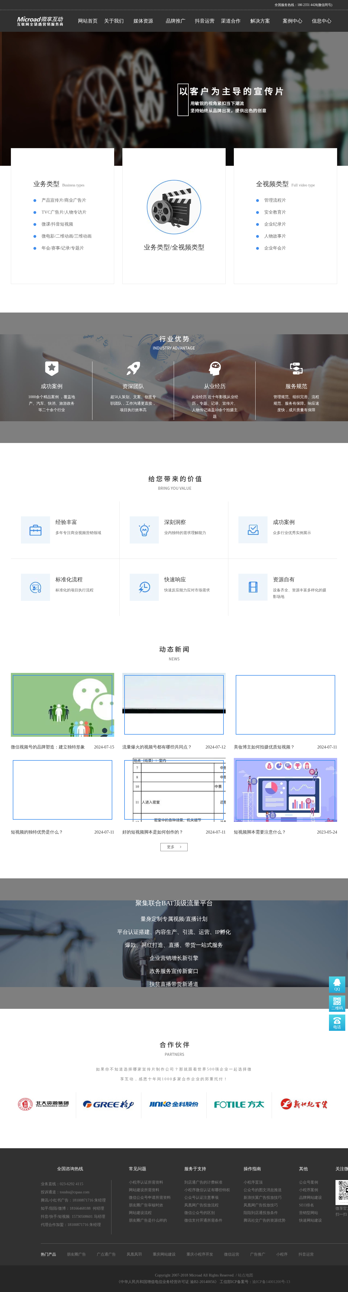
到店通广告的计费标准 (203, 1182)
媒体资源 (143, 21)
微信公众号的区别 (199, 1213)
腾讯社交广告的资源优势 (264, 1220)
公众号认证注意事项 (201, 1198)
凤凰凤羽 (134, 1254)
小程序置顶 (253, 1182)
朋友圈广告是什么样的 (148, 1220)
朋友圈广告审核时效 (146, 1205)
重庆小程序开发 (200, 1254)
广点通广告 (106, 1254)
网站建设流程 (140, 1213)
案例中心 (292, 21)
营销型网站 (308, 1213)
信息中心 (321, 21)
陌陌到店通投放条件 (261, 1213)
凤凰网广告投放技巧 (261, 1205)
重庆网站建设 (164, 1254)
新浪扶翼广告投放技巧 (263, 1198)
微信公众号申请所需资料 (150, 1198)
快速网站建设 (310, 1220)
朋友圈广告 (76, 1254)
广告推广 (257, 1254)
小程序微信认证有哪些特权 (207, 1190)
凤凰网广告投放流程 (201, 1205)
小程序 (282, 1254)
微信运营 (231, 1254)
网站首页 (88, 21)
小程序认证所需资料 (146, 1182)
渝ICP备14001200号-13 (271, 1282)
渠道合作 (231, 21)
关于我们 (114, 21)
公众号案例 (308, 1182)
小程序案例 (308, 1190)
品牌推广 (175, 21)
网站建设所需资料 (144, 1190)
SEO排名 (306, 1205)
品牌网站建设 (310, 1198)
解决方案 (260, 21)
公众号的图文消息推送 (263, 1190)
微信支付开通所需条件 (203, 1220)
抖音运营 (205, 21)
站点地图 (245, 1275)
